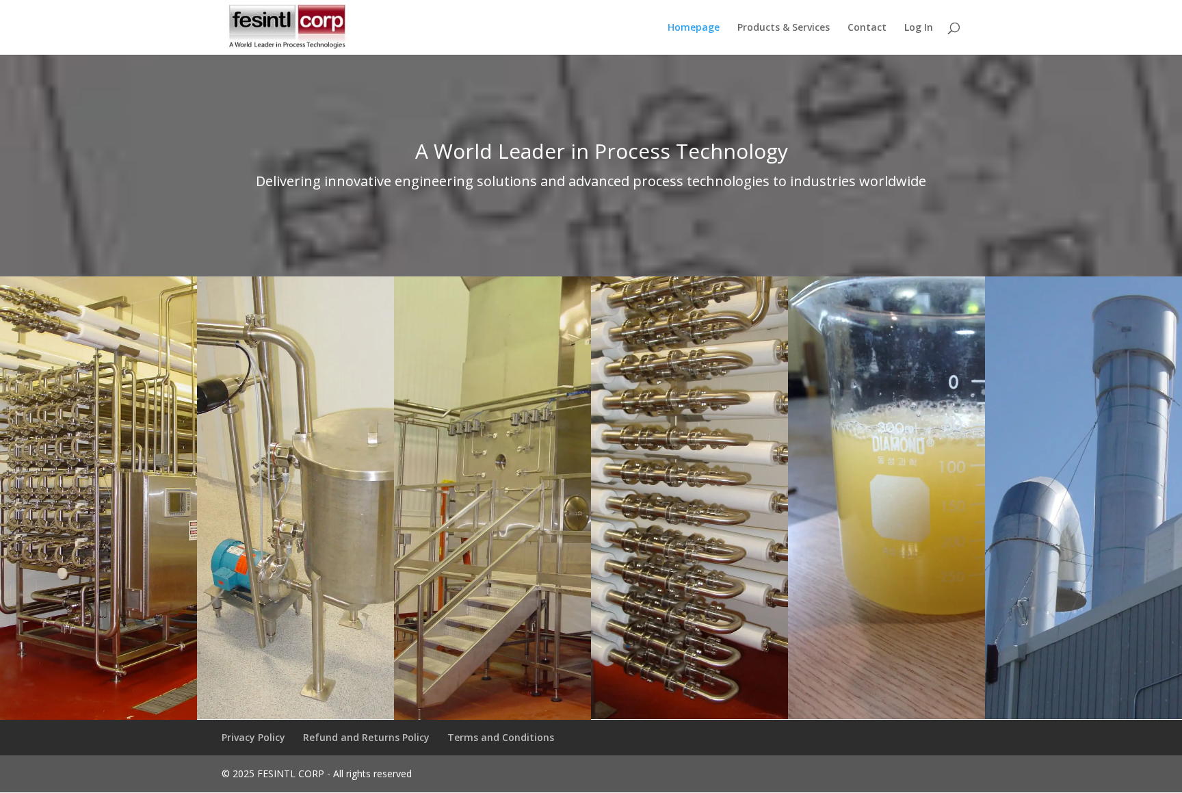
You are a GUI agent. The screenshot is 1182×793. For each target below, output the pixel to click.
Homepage (694, 28)
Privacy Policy (253, 737)
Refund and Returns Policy (366, 737)
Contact (867, 28)
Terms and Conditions (500, 737)
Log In (918, 28)
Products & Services (783, 28)
